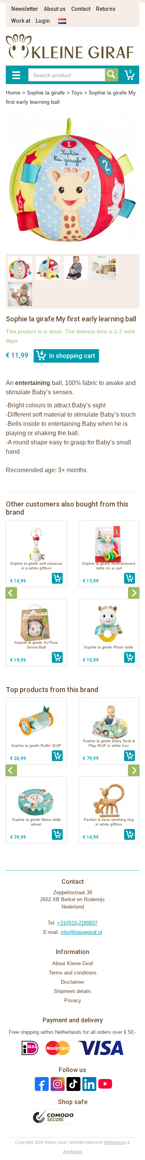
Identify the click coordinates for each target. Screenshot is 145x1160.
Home (13, 92)
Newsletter (24, 9)
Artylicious (72, 1151)
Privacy (72, 1000)
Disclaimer (72, 982)
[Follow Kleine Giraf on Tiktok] (72, 1084)
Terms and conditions (73, 973)
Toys (76, 92)
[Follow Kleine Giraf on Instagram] (57, 1084)
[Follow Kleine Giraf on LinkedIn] (88, 1084)
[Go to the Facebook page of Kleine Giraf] (41, 1084)
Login (43, 21)
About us (55, 9)
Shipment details (72, 991)
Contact (80, 9)
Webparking (115, 1142)
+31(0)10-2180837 (77, 923)
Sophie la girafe (46, 92)
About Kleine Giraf (72, 963)
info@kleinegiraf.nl (81, 932)
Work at (20, 21)
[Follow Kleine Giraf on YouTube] (104, 1084)
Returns (106, 9)
